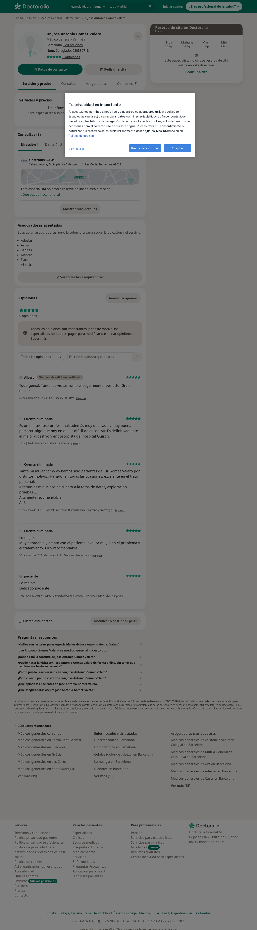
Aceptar (177, 148)
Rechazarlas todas (145, 148)
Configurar (77, 149)
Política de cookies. (81, 136)
